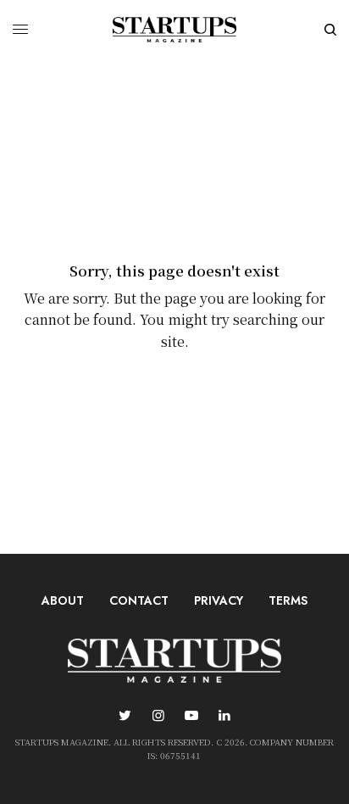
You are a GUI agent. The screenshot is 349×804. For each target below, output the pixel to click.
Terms (288, 600)
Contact (139, 600)
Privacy (218, 600)
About (63, 600)
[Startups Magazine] (174, 29)
